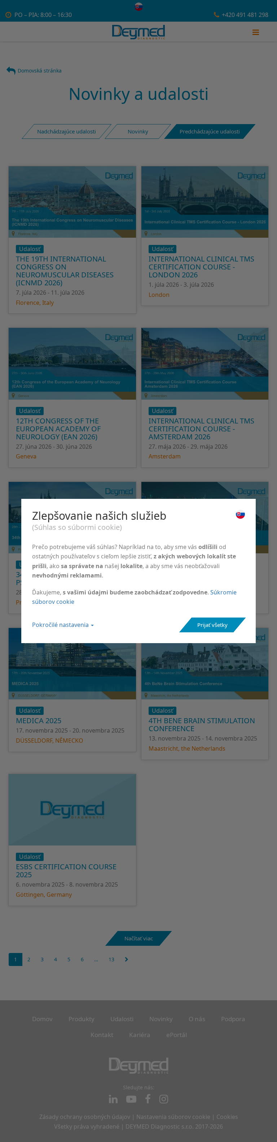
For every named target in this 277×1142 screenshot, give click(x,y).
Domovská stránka (40, 70)
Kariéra (139, 1035)
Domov (42, 1019)
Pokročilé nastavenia (61, 625)
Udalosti (121, 1019)
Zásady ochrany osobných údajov (84, 1117)
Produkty (81, 1019)
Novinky (161, 1019)
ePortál (176, 1035)
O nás (197, 1019)
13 (111, 959)
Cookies (227, 1117)
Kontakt (102, 1035)
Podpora (233, 1019)
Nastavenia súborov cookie (173, 1117)
